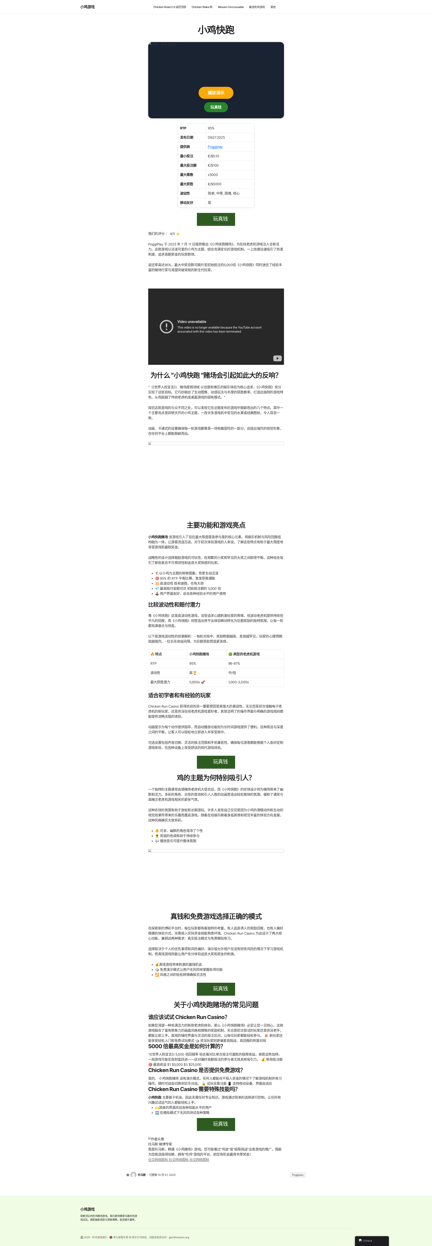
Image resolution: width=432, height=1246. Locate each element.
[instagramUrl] (158, 1160)
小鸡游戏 (87, 7)
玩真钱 (215, 107)
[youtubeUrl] (179, 1160)
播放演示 (216, 92)
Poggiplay (215, 147)
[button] (348, 6)
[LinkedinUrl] (199, 1160)
